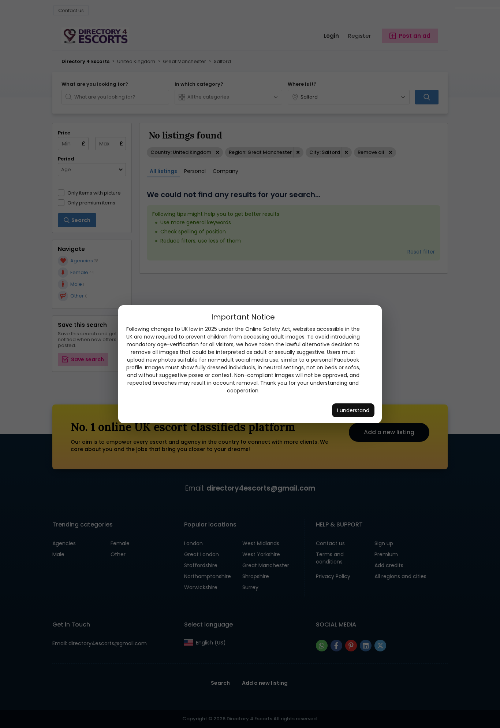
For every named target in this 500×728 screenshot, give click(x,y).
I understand (353, 410)
